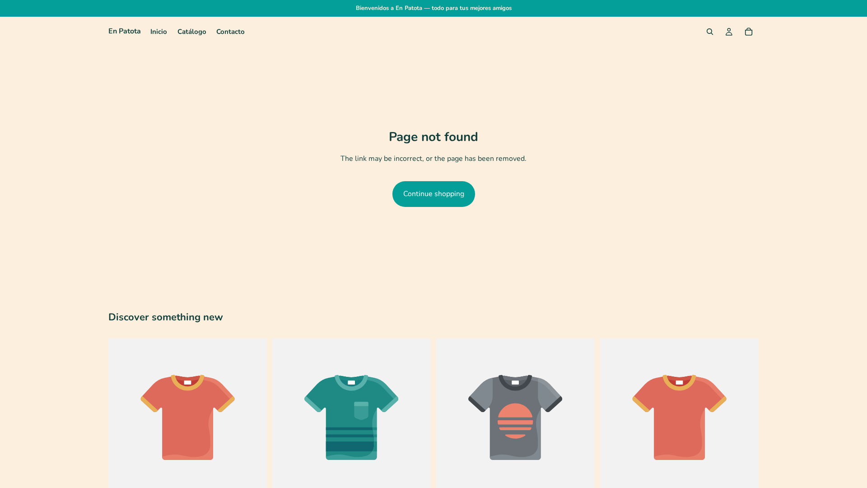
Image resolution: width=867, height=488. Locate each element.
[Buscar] (710, 32)
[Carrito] (749, 32)
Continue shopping (433, 194)
